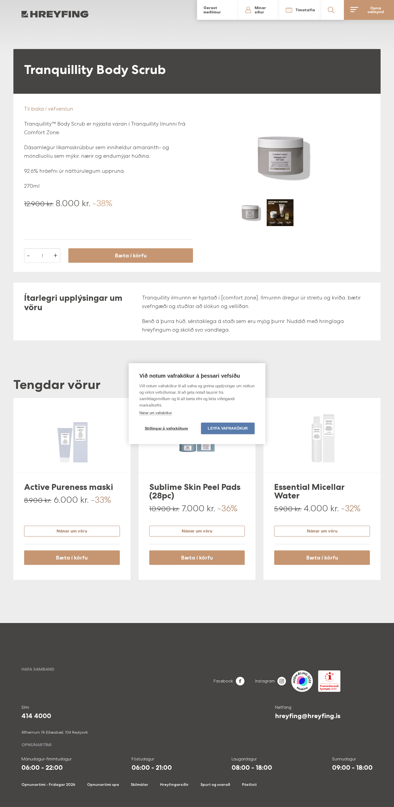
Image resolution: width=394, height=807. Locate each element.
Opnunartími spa (103, 784)
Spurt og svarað (215, 784)
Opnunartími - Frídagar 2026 (48, 784)
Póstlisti (249, 784)
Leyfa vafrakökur (228, 428)
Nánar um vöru (72, 531)
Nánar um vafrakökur (155, 413)
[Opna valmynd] (381, 10)
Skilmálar (139, 784)
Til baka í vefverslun (48, 108)
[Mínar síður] (311, 10)
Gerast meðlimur (293, 10)
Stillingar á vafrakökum (166, 428)
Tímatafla (334, 10)
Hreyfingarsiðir (174, 784)
